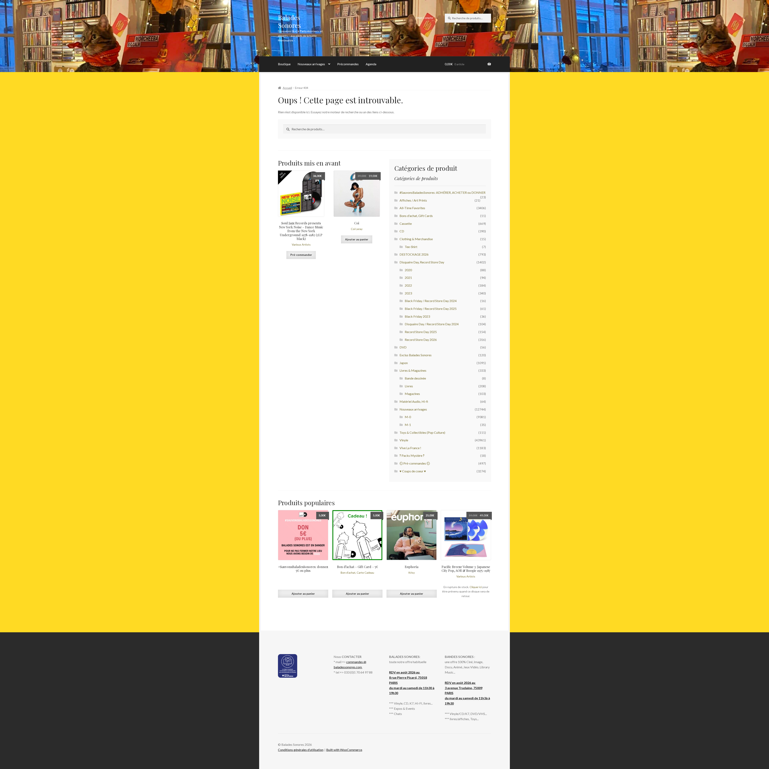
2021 (408, 277)
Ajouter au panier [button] (356, 239)
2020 (408, 270)
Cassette (406, 223)
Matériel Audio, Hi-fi (414, 401)
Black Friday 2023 (417, 316)
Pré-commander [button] (301, 254)
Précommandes (348, 64)
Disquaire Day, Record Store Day (422, 262)
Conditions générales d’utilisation (300, 750)
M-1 (408, 425)
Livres (409, 386)
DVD (403, 347)
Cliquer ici (476, 587)
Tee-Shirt (411, 247)
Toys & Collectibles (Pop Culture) (422, 432)
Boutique (284, 64)
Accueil (287, 87)
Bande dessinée (415, 378)
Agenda (371, 64)
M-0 (408, 417)
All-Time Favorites (412, 208)
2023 (408, 293)
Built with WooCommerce (344, 750)
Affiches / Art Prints (413, 200)
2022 (408, 285)
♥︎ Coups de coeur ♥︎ (413, 471)
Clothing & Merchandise (416, 239)
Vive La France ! (410, 448)
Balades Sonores (289, 21)
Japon (404, 363)
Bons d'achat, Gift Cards (416, 216)
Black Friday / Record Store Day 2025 (431, 308)
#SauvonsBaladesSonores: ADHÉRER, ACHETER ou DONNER (442, 192)
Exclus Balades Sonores (416, 355)
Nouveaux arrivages (311, 64)
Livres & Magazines (413, 370)
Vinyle (404, 440)
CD (402, 231)
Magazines (412, 394)
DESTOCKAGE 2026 (414, 254)
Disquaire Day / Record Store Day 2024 (432, 324)
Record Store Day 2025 (421, 332)
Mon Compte (425, 17)
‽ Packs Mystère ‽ (412, 455)
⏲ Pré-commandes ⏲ (415, 463)
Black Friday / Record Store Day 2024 (431, 301)
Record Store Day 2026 (421, 339)
